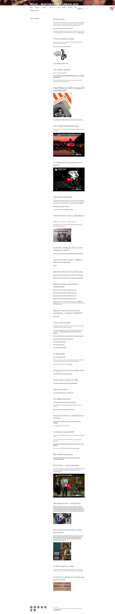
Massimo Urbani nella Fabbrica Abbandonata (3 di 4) (64, 295)
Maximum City (81, 32)
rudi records (76, 448)
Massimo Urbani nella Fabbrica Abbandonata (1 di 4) (64, 290)
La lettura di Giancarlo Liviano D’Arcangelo (62, 373)
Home (31, 7)
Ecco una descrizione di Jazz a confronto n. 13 (63, 392)
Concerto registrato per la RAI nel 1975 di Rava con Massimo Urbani (68, 253)
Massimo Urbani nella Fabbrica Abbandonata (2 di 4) (64, 292)
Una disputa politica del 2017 (59, 347)
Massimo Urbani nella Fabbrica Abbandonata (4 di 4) (64, 298)
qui (70, 569)
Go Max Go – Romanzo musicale (61, 206)
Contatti (64, 7)
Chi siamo (37, 7)
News (59, 7)
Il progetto (44, 7)
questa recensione (69, 209)
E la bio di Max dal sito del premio (60, 63)
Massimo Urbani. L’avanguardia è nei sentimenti (63, 409)
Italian (80, 8)
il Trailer (55, 265)
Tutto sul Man (52, 7)
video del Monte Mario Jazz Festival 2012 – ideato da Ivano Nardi (69, 336)
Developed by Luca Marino (58, 608)
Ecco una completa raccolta (59, 357)
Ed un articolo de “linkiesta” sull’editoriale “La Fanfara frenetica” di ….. (68, 119)
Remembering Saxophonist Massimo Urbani (63, 28)
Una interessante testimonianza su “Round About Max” (65, 383)
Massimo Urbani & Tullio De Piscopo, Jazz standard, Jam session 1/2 (68, 275)
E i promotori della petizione (59, 341)
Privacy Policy (56, 607)
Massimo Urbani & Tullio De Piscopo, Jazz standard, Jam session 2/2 (68, 278)
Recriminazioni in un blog (58, 344)
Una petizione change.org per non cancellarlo (63, 338)
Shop (75, 7)
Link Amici (70, 7)
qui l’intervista (56, 316)
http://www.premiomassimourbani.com (62, 46)
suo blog (70, 364)
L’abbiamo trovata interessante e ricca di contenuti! (64, 402)
